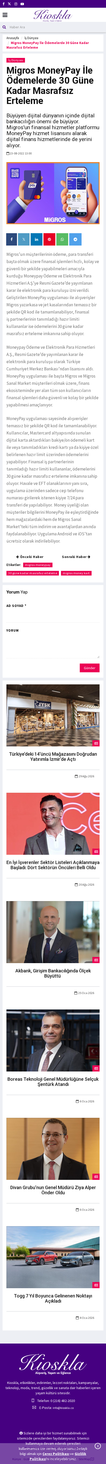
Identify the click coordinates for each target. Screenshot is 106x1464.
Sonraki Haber (74, 557)
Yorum (12, 630)
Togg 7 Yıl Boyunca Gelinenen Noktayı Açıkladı (53, 1298)
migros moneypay (38, 565)
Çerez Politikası (55, 1453)
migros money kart (76, 573)
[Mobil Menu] (5, 15)
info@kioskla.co (63, 1408)
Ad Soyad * (16, 606)
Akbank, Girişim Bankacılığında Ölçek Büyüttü (53, 973)
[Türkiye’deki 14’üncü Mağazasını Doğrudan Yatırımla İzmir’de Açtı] (53, 715)
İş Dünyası (31, 38)
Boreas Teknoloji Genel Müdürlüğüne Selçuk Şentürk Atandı (53, 1081)
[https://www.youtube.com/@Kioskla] (22, 4)
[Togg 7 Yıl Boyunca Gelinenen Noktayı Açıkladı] (53, 1256)
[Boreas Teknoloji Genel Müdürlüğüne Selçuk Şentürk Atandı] (53, 1040)
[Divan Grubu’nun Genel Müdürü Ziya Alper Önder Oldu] (53, 1148)
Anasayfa (12, 38)
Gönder (89, 668)
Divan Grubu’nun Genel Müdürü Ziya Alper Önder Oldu (53, 1190)
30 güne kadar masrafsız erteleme (32, 573)
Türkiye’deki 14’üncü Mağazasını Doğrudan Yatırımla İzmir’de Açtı (53, 756)
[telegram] (75, 239)
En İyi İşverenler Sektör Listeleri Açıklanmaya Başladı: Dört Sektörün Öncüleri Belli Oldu (53, 865)
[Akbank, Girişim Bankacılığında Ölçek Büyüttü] (53, 931)
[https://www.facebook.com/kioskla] (3, 4)
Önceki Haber (31, 557)
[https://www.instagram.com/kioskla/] (15, 4)
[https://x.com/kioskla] (9, 4)
